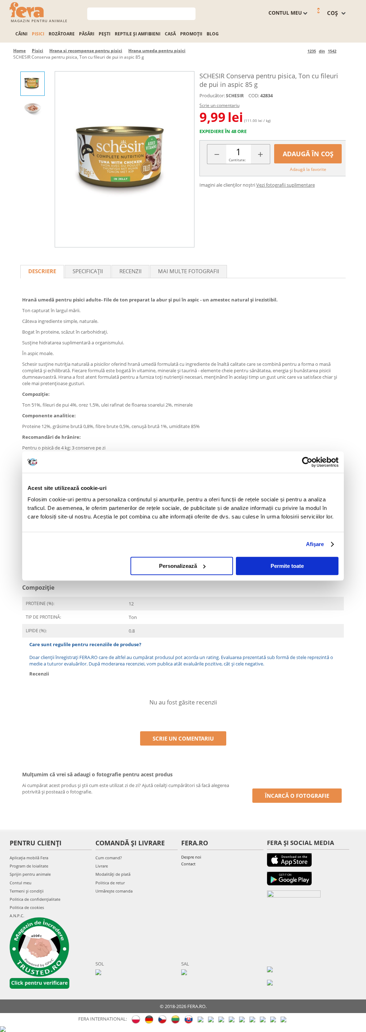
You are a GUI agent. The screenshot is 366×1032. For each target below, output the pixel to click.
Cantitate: (237, 159)
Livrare (101, 866)
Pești (104, 34)
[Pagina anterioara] (300, 50)
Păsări (86, 34)
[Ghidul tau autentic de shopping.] (270, 969)
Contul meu (20, 882)
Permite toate (287, 566)
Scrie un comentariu (219, 105)
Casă (170, 34)
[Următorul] (342, 50)
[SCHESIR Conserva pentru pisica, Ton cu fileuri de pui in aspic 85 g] (124, 159)
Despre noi (191, 857)
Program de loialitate (29, 866)
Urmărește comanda (114, 891)
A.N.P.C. (17, 915)
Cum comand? (108, 857)
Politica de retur (110, 882)
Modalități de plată (112, 874)
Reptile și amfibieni (137, 34)
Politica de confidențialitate (35, 899)
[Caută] (190, 13)
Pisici (38, 34)
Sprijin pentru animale (30, 874)
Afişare (315, 544)
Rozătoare (62, 34)
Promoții (191, 34)
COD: (253, 95)
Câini (21, 34)
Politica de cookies (27, 907)
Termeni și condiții (27, 891)
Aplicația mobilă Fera (29, 857)
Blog (213, 34)
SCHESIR (235, 96)
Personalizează (178, 566)
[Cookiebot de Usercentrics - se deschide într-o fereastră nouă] (307, 462)
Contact (188, 863)
